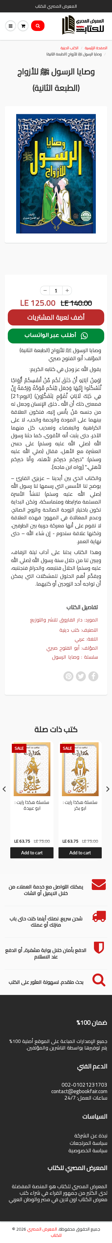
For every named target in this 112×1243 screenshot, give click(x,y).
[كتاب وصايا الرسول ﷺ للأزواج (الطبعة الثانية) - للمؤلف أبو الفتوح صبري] (56, 173)
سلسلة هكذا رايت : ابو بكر (80, 806)
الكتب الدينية (69, 47)
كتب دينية (69, 630)
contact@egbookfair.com (79, 1091)
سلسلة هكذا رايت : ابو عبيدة (32, 806)
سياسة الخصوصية (87, 1150)
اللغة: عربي (86, 639)
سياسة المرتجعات (88, 1143)
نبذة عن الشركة (90, 1136)
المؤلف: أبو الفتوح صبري (72, 647)
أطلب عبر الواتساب (56, 336)
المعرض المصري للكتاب (44, 1232)
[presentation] (4, 789)
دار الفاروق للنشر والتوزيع (56, 619)
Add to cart (32, 852)
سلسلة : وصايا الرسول (75, 656)
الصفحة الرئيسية (96, 47)
